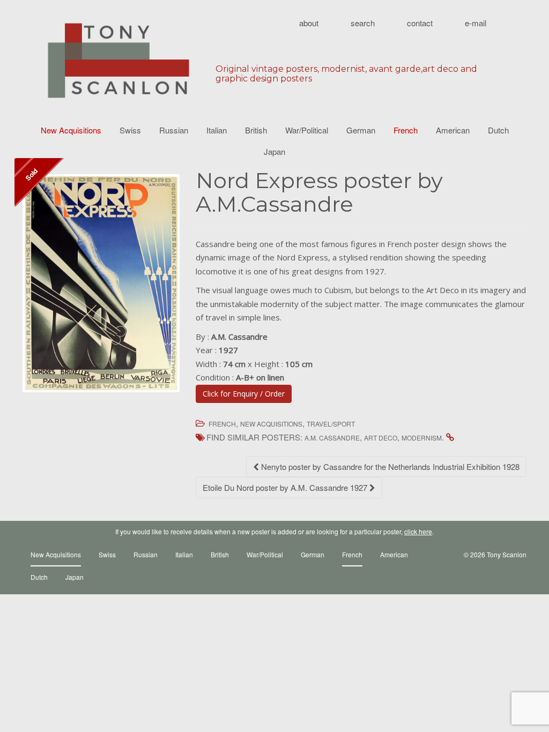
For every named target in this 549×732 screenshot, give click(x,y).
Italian (216, 130)
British (256, 130)
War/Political (306, 130)
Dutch (498, 130)
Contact (420, 22)
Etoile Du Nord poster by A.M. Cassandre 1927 (286, 487)
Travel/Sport (331, 423)
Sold (31, 174)
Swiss (130, 130)
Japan (274, 151)
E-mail (475, 22)
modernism (422, 437)
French (406, 130)
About (308, 22)
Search (363, 22)
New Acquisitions (71, 130)
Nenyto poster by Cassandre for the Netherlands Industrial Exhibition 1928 (389, 466)
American (453, 130)
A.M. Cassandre (332, 437)
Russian (173, 130)
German (360, 130)
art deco (380, 437)
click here (418, 531)
